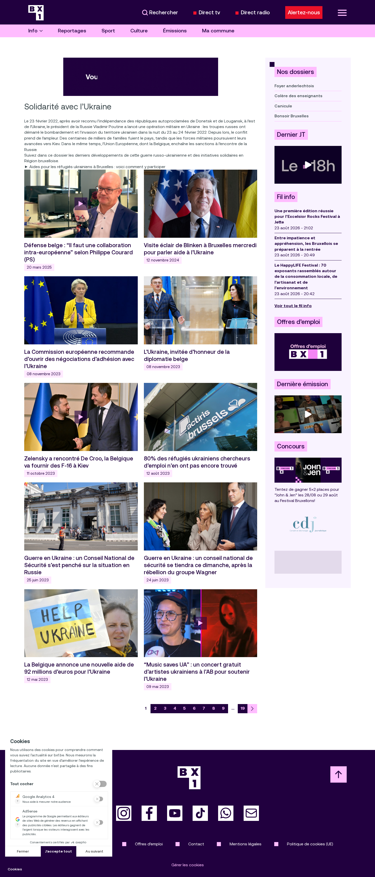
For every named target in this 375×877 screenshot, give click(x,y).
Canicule (283, 106)
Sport (108, 30)
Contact (196, 844)
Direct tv (209, 12)
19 (243, 708)
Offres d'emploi (149, 844)
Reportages (72, 30)
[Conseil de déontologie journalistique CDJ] (308, 524)
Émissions (175, 30)
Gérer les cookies (187, 865)
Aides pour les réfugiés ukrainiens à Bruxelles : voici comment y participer (97, 167)
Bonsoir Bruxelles (291, 116)
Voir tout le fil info (293, 306)
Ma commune (218, 30)
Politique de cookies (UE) (310, 844)
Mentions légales (245, 844)
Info (33, 30)
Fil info (286, 197)
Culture (139, 30)
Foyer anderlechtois (294, 86)
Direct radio (255, 12)
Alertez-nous (304, 12)
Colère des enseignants (298, 96)
